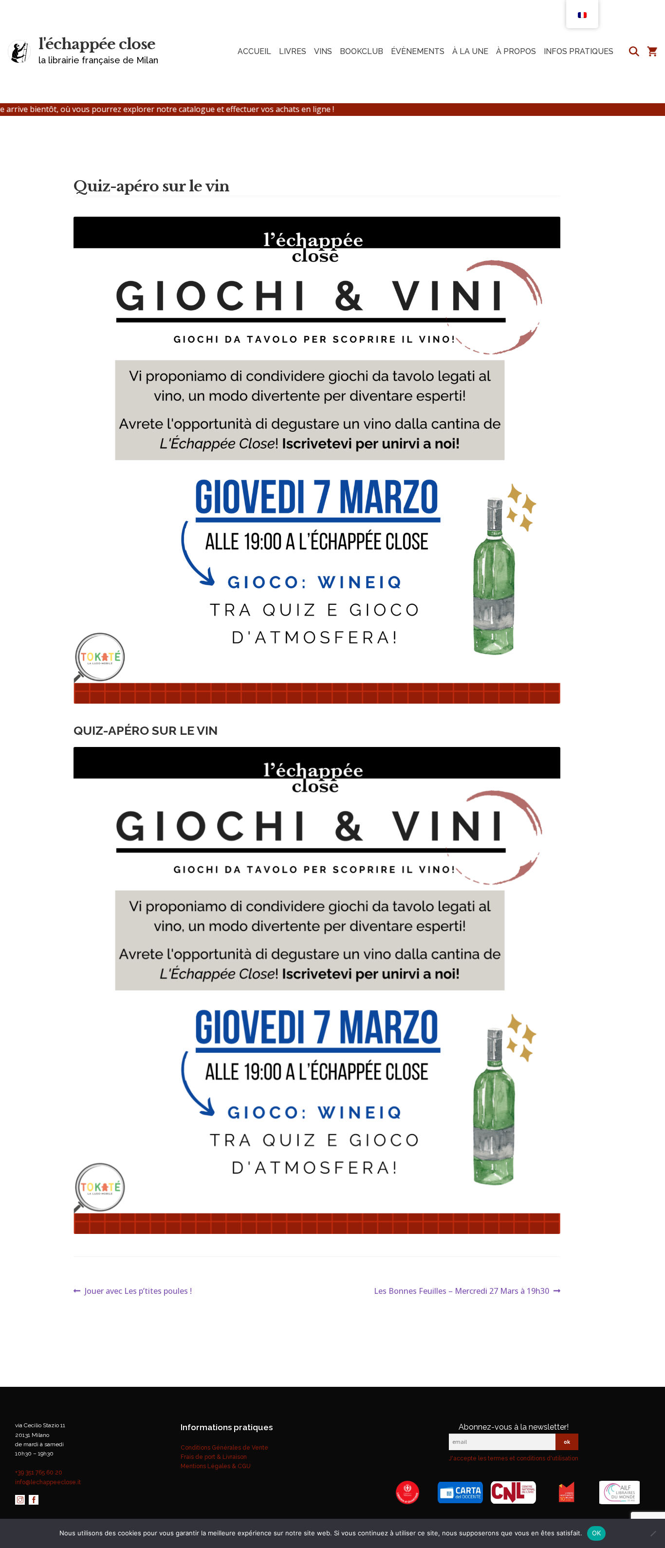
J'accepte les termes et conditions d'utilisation (513, 1458)
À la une (470, 51)
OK (596, 1533)
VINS (323, 51)
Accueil (254, 51)
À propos (516, 51)
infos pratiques (578, 51)
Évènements (417, 51)
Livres (292, 51)
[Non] (653, 1533)
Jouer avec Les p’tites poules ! (138, 1291)
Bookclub (361, 51)
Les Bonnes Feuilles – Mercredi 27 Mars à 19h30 (461, 1291)
